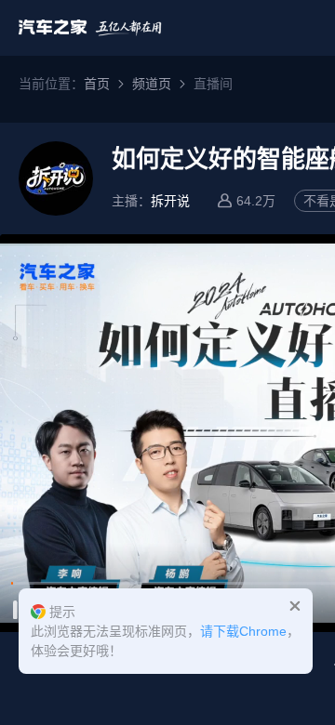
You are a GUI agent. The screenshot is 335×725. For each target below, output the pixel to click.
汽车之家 (90, 28)
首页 (97, 83)
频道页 (151, 83)
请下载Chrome (243, 631)
